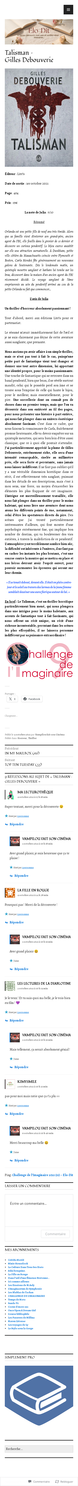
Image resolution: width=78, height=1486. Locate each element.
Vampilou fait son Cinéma (50, 734)
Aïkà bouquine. (17, 1270)
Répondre (17, 824)
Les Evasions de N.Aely (21, 1285)
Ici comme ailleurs (18, 1281)
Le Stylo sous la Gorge (20, 1328)
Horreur (22, 738)
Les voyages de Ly (18, 1324)
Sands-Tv (13, 1303)
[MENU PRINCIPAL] (68, 9)
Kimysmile (27, 1082)
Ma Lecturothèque (35, 792)
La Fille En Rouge (33, 890)
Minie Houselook (18, 1263)
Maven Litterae (16, 1321)
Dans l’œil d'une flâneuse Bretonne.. (28, 1278)
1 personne (23, 816)
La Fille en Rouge (18, 1274)
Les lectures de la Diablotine (44, 983)
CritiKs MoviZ (16, 1260)
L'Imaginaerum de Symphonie (25, 1288)
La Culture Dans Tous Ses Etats (25, 1267)
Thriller (32, 738)
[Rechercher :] (39, 1449)
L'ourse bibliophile (18, 1314)
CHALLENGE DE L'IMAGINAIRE (26, 1296)
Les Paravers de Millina (21, 1317)
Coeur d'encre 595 (18, 1306)
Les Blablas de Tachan (20, 1292)
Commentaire (55, 1234)
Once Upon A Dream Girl (22, 1310)
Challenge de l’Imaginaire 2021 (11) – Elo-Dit (42, 1175)
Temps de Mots (16, 1299)
